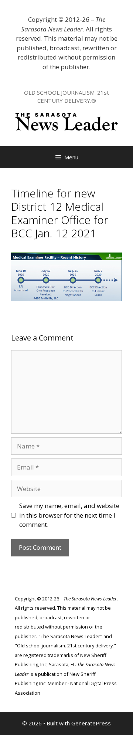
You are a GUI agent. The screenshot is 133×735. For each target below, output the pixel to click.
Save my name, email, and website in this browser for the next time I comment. (69, 515)
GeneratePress (91, 723)
